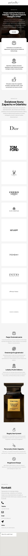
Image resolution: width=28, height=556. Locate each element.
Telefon (3, 506)
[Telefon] (2, 503)
